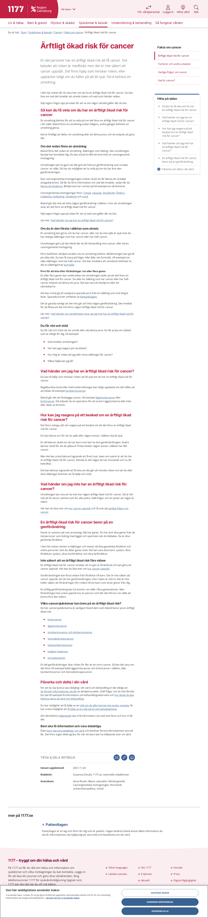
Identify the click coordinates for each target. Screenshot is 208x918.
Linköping (46, 196)
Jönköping (58, 196)
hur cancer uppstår (80, 508)
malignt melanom (58, 651)
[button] (132, 757)
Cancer (58, 32)
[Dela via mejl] (117, 757)
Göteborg (71, 196)
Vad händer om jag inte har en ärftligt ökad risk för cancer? (178, 147)
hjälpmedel (65, 715)
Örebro (120, 193)
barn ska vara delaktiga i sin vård (65, 730)
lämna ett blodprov (52, 186)
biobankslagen (88, 296)
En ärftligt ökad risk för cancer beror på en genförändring (179, 159)
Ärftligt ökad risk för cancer (100, 32)
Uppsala (97, 193)
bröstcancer (48, 401)
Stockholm (109, 193)
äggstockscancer (105, 397)
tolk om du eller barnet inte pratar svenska (104, 705)
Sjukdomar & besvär (40, 32)
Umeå (87, 193)
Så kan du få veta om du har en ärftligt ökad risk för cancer (179, 108)
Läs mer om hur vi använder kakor (63, 898)
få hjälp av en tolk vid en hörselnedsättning (92, 709)
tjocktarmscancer (75, 391)
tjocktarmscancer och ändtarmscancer (70, 632)
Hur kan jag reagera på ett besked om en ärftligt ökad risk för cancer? (177, 132)
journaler (69, 264)
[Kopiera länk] (124, 757)
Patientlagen (57, 825)
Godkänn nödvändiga (160, 901)
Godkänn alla (160, 911)
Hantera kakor (160, 892)
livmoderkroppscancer (61, 638)
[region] (104, 901)
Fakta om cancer (73, 32)
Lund (85, 196)
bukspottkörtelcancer (60, 645)
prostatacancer (56, 658)
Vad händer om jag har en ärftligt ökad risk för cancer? (82, 220)
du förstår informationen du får (59, 691)
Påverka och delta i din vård (178, 169)
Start (23, 32)
